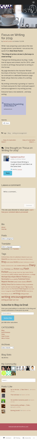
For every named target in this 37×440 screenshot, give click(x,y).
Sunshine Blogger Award (17, 287)
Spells (3, 287)
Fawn (12, 269)
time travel (31, 289)
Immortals (4, 274)
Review (11, 281)
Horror (31, 272)
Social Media (29, 284)
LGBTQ (11, 274)
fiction (16, 268)
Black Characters (21, 259)
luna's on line (26, 395)
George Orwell (16, 272)
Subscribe (8, 318)
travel (13, 291)
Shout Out (10, 284)
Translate (16, 249)
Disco (2, 269)
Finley (21, 269)
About (3, 227)
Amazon (23, 257)
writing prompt (6, 300)
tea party (30, 287)
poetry (16, 279)
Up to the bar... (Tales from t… (20, 389)
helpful (27, 272)
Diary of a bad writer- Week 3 (8, 141)
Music (29, 277)
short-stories (22, 282)
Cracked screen (9, 265)
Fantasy (7, 269)
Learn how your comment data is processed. (17, 211)
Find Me (3, 229)
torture (3, 291)
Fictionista (18, 10)
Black (8, 259)
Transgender (9, 291)
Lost (31, 274)
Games (10, 272)
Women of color (9, 293)
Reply (8, 173)
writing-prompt (24, 294)
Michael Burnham (8, 277)
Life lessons (26, 274)
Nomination (5, 279)
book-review (9, 262)
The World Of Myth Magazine (20, 289)
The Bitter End (8, 289)
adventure (18, 257)
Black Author (14, 259)
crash (15, 265)
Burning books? (15, 410)
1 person (19, 169)
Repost (4, 281)
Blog (9, 133)
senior (16, 282)
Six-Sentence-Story (20, 284)
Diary (32, 265)
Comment (29, 205)
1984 (11, 257)
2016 (14, 257)
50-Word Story (5, 257)
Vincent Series (21, 291)
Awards (4, 259)
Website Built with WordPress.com (18, 427)
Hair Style (22, 272)
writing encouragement (19, 133)
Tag (26, 287)
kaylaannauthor (18, 157)
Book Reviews (5, 332)
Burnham (20, 262)
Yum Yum (16, 300)
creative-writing (21, 265)
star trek (7, 287)
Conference (27, 262)
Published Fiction (24, 279)
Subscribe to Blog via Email (14, 305)
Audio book (29, 257)
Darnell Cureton (7, 41)
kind (8, 274)
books (16, 262)
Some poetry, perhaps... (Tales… (21, 405)
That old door (15, 395)
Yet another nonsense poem (19, 400)
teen (2, 289)
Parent (11, 279)
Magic (33, 274)
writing (16, 293)
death (27, 265)
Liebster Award (18, 274)
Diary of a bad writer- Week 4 (29, 141)
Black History (29, 259)
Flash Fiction (5, 336)
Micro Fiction (21, 276)
